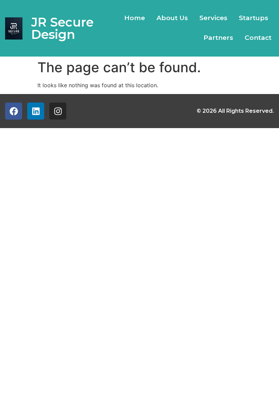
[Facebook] (13, 111)
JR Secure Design (62, 28)
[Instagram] (57, 111)
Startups (253, 18)
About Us (172, 18)
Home (134, 18)
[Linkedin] (35, 111)
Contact (258, 38)
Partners (218, 38)
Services (213, 18)
